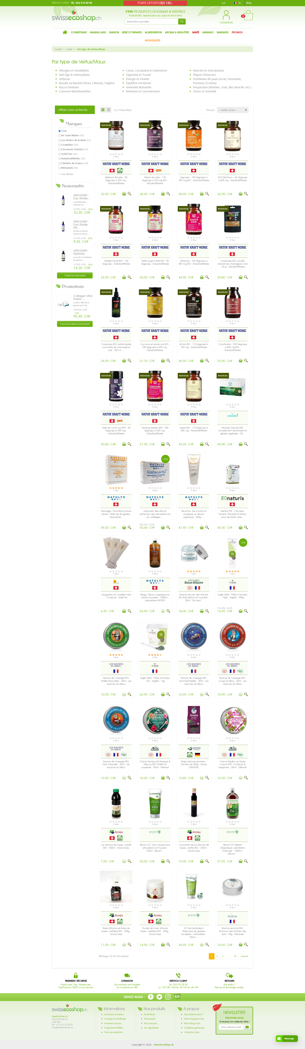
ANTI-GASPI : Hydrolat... (81, 252)
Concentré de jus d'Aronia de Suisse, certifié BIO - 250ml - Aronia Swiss (194, 848)
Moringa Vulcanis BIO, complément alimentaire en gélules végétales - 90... (232, 430)
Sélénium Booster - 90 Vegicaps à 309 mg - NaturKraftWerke (116, 180)
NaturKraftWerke (73, 158)
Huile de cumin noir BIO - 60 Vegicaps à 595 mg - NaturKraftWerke (116, 430)
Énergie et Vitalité (137, 79)
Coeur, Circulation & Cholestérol (146, 70)
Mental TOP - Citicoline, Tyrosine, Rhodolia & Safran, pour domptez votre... (233, 514)
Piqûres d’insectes (204, 75)
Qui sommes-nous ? (193, 1014)
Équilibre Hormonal (138, 83)
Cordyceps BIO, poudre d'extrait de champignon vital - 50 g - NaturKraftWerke (232, 264)
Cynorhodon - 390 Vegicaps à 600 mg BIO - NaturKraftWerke (232, 347)
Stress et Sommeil (204, 91)
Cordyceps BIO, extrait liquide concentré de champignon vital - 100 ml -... (116, 347)
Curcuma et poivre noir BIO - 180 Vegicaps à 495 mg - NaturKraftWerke (155, 347)
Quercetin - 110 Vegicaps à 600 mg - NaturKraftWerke (194, 429)
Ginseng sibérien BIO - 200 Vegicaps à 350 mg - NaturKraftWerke (155, 430)
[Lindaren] (233, 414)
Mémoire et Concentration (143, 91)
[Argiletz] (232, 581)
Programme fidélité (113, 1027)
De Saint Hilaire (72, 135)
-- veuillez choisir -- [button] (228, 110)
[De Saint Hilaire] (194, 581)
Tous (64, 130)
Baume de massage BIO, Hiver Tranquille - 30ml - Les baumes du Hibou (116, 764)
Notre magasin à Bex (194, 1018)
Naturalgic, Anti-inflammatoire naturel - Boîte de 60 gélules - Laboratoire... (116, 514)
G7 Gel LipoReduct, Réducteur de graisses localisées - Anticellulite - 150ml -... (193, 932)
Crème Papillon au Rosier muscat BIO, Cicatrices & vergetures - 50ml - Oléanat (233, 764)
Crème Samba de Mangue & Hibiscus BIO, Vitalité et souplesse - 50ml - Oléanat (155, 764)
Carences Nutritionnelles (75, 91)
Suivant (244, 956)
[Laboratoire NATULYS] (116, 498)
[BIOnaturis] (233, 498)
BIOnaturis (69, 167)
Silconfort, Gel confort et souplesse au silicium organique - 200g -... (193, 514)
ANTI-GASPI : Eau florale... (81, 196)
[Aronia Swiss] (116, 831)
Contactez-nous (191, 1032)
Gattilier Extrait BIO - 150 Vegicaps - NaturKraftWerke (116, 262)
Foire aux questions (113, 1032)
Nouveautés (150, 1018)
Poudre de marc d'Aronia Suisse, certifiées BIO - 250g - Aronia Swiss (155, 931)
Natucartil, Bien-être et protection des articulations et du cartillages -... (155, 514)
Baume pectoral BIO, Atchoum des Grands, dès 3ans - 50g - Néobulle (232, 931)
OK (182, 21)
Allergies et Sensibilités (74, 70)
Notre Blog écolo (192, 1023)
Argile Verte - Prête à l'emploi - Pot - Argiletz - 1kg (155, 679)
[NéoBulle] (232, 915)
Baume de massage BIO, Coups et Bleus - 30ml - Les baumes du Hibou (232, 681)
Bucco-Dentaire (69, 87)
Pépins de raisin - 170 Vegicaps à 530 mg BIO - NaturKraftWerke (155, 180)
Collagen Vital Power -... (82, 297)
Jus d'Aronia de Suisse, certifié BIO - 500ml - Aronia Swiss (116, 846)
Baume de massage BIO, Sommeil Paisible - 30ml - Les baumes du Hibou (193, 681)
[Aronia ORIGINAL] (194, 748)
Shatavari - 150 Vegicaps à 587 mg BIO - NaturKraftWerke (194, 262)
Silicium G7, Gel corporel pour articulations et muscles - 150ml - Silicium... (155, 848)
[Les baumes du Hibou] (116, 665)
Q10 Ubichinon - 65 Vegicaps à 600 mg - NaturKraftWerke (232, 179)
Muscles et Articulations (208, 70)
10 (235, 956)
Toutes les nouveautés (74, 275)
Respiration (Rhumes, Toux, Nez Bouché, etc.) (222, 87)
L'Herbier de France (74, 163)
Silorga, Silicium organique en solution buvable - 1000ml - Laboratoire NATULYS (155, 597)
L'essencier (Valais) (74, 149)
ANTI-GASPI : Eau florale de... (81, 224)
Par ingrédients (151, 1027)
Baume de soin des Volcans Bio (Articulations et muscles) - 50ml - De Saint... (194, 597)
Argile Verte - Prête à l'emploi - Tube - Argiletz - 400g (232, 596)
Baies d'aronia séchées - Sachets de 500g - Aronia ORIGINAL (194, 764)
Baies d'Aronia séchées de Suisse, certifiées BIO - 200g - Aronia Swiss (116, 931)
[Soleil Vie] (116, 581)
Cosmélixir (69, 144)
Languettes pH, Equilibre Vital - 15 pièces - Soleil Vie (116, 596)
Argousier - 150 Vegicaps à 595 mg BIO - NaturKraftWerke (194, 179)
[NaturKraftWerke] (116, 163)
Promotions (149, 1014)
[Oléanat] (155, 748)
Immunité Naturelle (138, 87)
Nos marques (150, 1023)
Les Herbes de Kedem (76, 140)
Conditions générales (194, 1027)
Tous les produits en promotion (75, 323)
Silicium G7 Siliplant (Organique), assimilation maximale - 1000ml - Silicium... (232, 849)
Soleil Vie (69, 153)
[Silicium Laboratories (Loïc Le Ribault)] (155, 831)
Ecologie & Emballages (115, 1018)
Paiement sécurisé (112, 1023)
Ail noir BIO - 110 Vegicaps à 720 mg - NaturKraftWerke (194, 346)
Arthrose (64, 79)
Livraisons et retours (114, 1014)
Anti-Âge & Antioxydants (74, 75)
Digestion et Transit (138, 75)
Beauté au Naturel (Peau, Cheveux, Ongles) (87, 83)
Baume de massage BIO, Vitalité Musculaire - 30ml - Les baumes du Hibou (116, 681)
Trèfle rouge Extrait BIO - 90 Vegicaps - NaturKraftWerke (155, 262)
